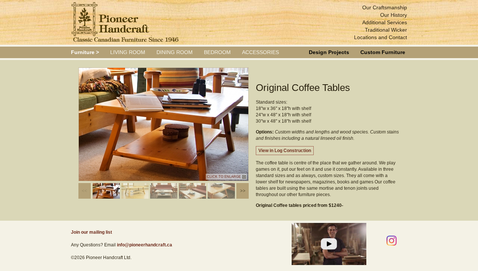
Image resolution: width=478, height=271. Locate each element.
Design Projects (329, 52)
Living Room (127, 52)
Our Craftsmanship (384, 7)
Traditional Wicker (386, 30)
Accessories (260, 52)
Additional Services (384, 22)
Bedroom (217, 52)
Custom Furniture (382, 52)
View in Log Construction (284, 150)
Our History (393, 15)
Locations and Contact (380, 37)
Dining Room (174, 52)
